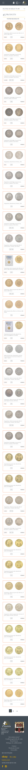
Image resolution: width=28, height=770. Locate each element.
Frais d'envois (14, 741)
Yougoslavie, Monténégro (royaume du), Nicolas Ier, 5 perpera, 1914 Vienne (12, 224)
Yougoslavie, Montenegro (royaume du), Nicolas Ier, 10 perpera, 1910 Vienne (12, 55)
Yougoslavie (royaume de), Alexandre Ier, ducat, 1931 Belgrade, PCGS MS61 (12, 335)
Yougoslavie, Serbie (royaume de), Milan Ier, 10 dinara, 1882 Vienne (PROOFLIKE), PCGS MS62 (13, 269)
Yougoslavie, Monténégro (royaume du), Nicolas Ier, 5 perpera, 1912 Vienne (12, 141)
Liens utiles (14, 750)
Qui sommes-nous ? (14, 737)
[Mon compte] (16, 3)
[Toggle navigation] (3, 2)
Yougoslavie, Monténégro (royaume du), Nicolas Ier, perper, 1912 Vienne (12, 98)
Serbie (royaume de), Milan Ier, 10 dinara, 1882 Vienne (13, 311)
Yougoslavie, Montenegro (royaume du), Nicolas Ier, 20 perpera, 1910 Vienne (12, 76)
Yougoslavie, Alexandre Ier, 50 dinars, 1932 (13, 161)
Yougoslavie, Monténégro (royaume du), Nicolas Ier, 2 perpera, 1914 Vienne (12, 119)
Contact (14, 746)
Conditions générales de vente (14, 739)
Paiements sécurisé (14, 748)
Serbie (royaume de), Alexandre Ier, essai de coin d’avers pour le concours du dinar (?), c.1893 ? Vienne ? (13, 356)
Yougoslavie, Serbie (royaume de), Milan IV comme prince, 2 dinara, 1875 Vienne (13, 246)
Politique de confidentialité (14, 743)
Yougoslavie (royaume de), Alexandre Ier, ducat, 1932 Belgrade (12, 464)
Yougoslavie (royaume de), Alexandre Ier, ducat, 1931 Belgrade (12, 486)
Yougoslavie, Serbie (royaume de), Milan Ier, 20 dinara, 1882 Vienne (13, 33)
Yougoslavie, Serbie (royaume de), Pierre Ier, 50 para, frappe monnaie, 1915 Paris (14, 400)
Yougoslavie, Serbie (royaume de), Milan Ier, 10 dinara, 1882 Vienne (13, 290)
